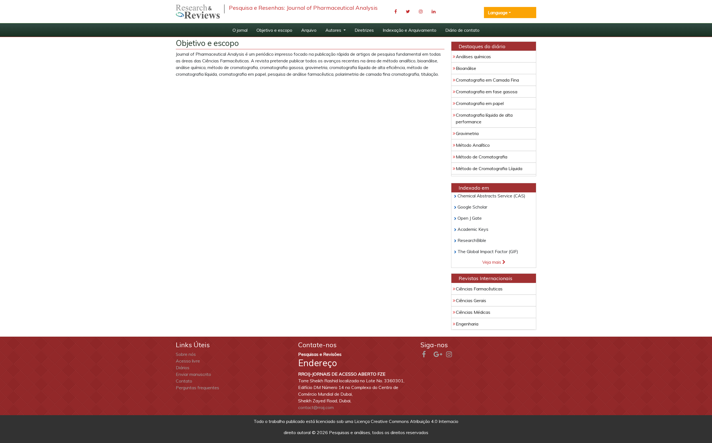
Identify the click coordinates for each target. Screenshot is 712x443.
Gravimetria (467, 133)
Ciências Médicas (473, 312)
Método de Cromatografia (481, 157)
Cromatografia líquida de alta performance (484, 118)
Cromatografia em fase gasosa (486, 91)
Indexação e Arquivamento (409, 30)
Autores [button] (333, 30)
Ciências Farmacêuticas (479, 289)
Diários (182, 367)
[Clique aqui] (198, 11)
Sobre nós (186, 354)
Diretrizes (364, 30)
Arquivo (309, 30)
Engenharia (467, 324)
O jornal (240, 30)
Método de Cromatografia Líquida (489, 168)
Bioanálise (466, 68)
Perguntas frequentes (197, 387)
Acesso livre (188, 361)
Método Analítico (473, 145)
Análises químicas (473, 56)
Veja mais (492, 262)
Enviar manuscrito (193, 374)
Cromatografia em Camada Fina (487, 80)
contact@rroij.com (316, 407)
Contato (184, 381)
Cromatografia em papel (480, 103)
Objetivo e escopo (274, 30)
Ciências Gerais (471, 300)
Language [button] (498, 12)
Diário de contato (462, 30)
